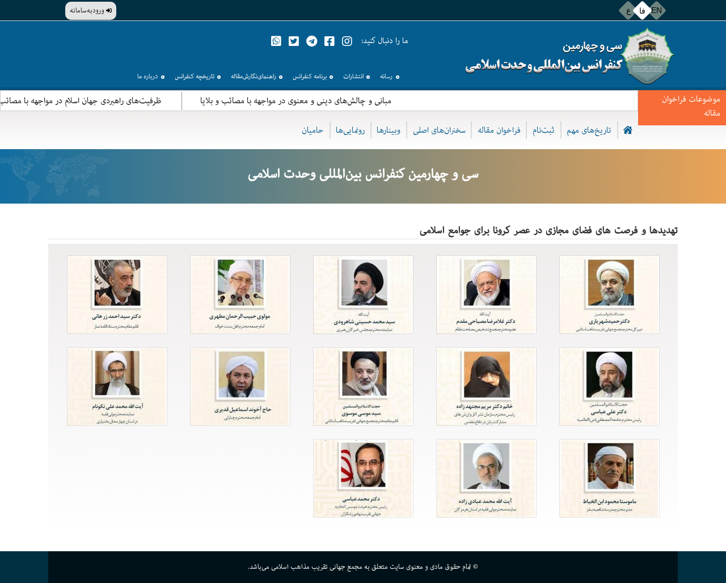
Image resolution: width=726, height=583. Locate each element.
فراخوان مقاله (499, 130)
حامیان (313, 130)
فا (642, 10)
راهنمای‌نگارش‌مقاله (253, 76)
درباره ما (147, 76)
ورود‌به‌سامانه (88, 10)
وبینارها (388, 130)
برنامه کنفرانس (310, 76)
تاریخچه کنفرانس (194, 76)
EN (656, 10)
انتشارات (353, 76)
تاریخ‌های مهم (589, 130)
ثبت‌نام (544, 130)
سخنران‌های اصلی (439, 130)
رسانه (386, 76)
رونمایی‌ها (350, 130)
